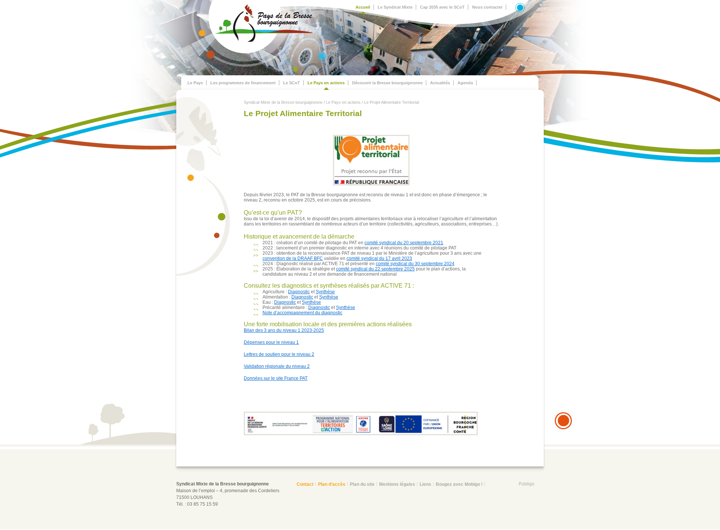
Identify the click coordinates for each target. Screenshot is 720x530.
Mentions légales (397, 484)
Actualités (440, 83)
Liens (425, 484)
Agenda (465, 83)
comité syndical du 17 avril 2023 (379, 258)
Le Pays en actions (326, 83)
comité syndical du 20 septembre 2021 (403, 242)
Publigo (526, 484)
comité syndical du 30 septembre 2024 (415, 263)
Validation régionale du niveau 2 (277, 366)
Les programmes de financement (243, 83)
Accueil (363, 7)
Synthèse (325, 291)
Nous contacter (487, 7)
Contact (305, 484)
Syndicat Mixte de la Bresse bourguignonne (283, 102)
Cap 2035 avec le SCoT (442, 7)
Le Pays (195, 83)
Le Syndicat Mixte (395, 7)
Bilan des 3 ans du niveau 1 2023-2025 (284, 330)
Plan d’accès (331, 484)
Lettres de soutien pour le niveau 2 (279, 354)
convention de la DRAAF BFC (292, 258)
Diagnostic (299, 291)
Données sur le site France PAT (276, 378)
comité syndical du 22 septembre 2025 (375, 269)
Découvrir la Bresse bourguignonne (387, 83)
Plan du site (362, 484)
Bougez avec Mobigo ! (459, 484)
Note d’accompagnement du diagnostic (302, 312)
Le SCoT (291, 83)
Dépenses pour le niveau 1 (271, 342)
